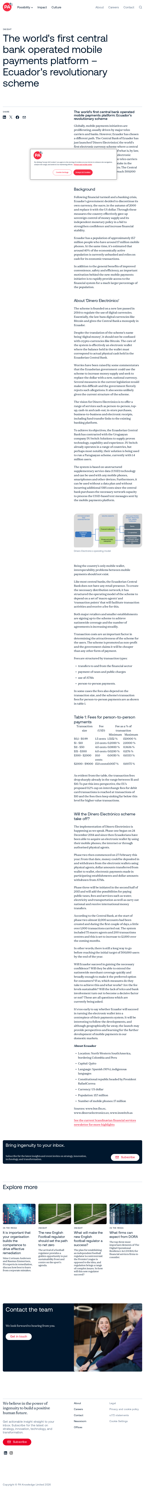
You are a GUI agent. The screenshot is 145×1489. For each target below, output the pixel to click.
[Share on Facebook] (17, 117)
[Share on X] (10, 117)
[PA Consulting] (8, 7)
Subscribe (128, 1157)
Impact (42, 7)
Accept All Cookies (83, 172)
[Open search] (140, 7)
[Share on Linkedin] (4, 117)
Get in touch (18, 1336)
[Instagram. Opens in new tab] (11, 1453)
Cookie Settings (118, 1421)
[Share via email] (24, 117)
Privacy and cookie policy (83, 165)
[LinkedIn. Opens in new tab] (5, 1453)
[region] (73, 164)
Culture (56, 7)
